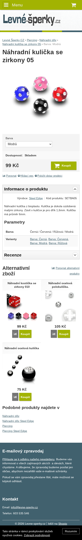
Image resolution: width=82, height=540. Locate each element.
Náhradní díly (10, 416)
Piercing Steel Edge (14, 431)
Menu (17, 5)
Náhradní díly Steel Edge (18, 421)
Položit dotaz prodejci (49, 175)
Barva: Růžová (58, 243)
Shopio (62, 523)
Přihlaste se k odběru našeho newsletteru (28, 459)
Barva (9, 138)
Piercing (7, 426)
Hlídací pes (26, 175)
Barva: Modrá (38, 243)
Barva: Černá (38, 239)
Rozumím (71, 531)
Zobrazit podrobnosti (37, 535)
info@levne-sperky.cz (24, 507)
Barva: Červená (58, 239)
